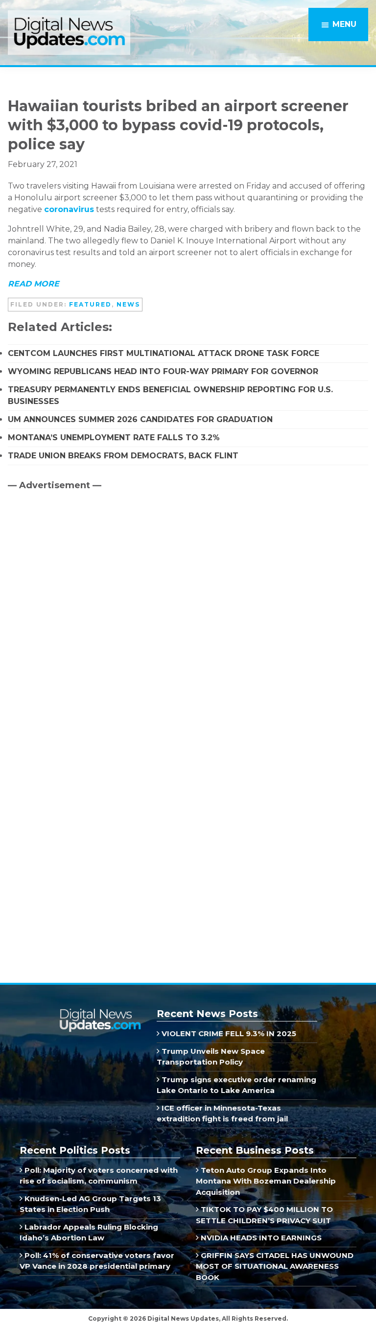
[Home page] (100, 1012)
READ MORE (33, 283)
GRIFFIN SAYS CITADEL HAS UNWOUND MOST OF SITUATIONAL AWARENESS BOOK (274, 1266)
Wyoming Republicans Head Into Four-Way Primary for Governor (163, 371)
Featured (90, 304)
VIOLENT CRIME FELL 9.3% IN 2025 (228, 1033)
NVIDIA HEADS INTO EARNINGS (260, 1237)
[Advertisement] (81, 582)
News (128, 304)
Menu (344, 24)
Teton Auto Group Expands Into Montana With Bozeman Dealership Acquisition (266, 1181)
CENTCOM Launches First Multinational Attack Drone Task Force (163, 353)
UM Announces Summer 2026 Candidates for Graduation (140, 419)
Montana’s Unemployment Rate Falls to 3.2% (114, 437)
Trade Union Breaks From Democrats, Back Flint (123, 455)
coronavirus (69, 209)
